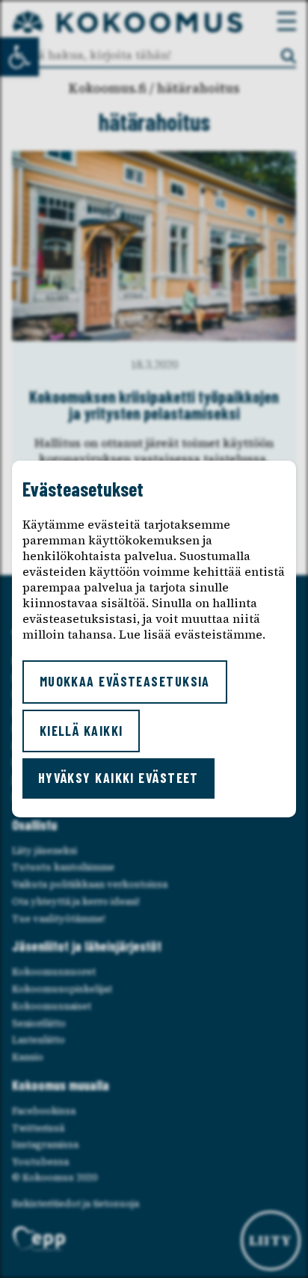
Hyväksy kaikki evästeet (118, 777)
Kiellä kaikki (81, 730)
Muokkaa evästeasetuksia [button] (125, 681)
